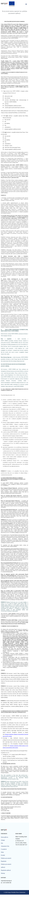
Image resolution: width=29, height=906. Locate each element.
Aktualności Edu (5, 846)
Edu (2, 843)
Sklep (2, 852)
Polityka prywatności (6, 858)
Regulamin (3, 861)
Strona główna (4, 837)
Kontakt (3, 855)
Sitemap (3, 873)
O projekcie (4, 849)
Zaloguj (3, 840)
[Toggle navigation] (26, 4)
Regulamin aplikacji (6, 870)
